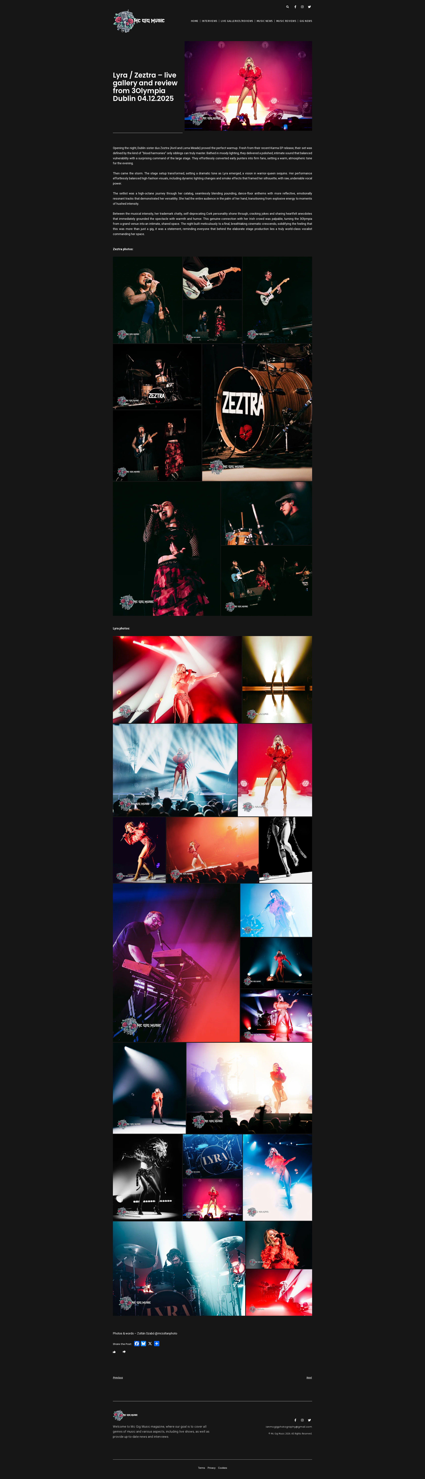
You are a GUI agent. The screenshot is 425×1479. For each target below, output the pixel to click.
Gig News (306, 21)
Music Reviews (286, 21)
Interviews (209, 21)
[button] (287, 6)
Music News (265, 21)
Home (194, 21)
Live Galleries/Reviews (237, 21)
